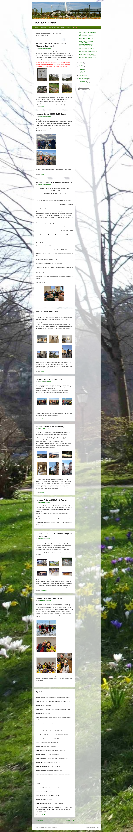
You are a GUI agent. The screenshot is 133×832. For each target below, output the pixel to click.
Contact (68, 27)
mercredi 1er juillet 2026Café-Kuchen (86, 41)
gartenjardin (48, 48)
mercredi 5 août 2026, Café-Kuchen (86, 37)
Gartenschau (81, 77)
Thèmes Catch (96, 827)
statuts (81, 72)
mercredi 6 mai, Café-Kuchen (84, 47)
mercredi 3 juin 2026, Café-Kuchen (85, 44)
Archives (79, 87)
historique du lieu (83, 79)
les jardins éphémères (84, 82)
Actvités (42, 106)
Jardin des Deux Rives (54, 27)
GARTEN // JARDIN (45, 22)
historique (82, 69)
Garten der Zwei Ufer (83, 75)
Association (81, 66)
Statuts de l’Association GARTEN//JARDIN (87, 55)
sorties (45, 590)
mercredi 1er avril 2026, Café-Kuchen (51, 114)
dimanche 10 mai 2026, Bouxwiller (85, 45)
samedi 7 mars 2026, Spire (47, 311)
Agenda (62, 27)
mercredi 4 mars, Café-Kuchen (49, 379)
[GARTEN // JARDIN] (66, 18)
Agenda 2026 (41, 691)
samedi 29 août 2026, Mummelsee (85, 35)
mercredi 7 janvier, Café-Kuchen (49, 598)
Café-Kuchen (43, 27)
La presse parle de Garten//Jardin (87, 71)
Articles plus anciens (38, 820)
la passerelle (82, 81)
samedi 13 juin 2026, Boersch (85, 42)
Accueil (36, 27)
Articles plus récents (70, 820)
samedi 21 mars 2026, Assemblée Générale (54, 182)
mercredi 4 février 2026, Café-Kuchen (51, 500)
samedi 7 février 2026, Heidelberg (50, 426)
